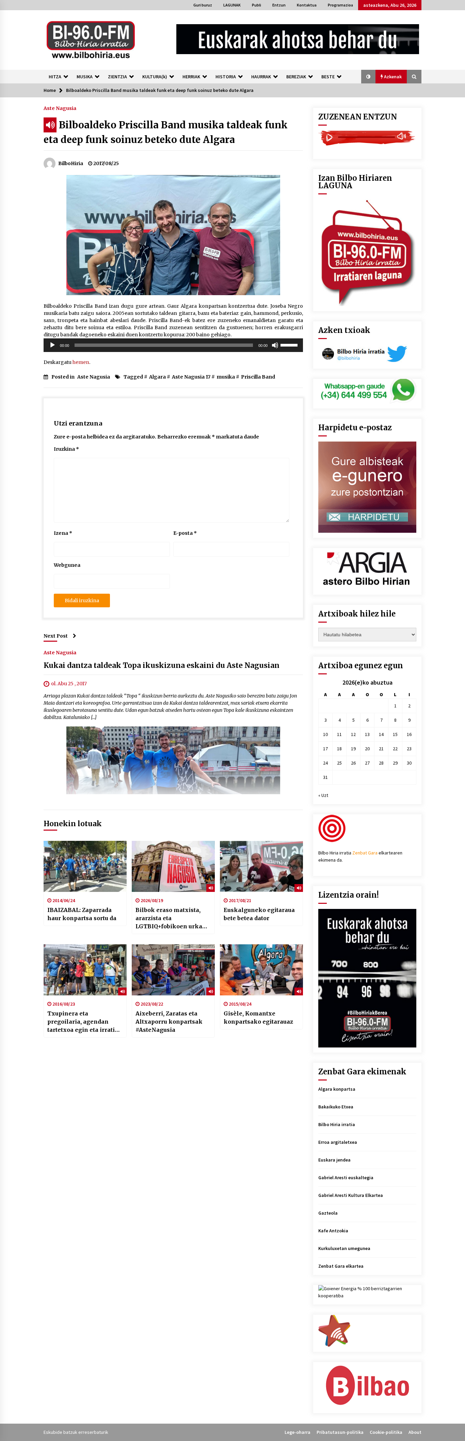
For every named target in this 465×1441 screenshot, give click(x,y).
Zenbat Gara (365, 853)
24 (325, 763)
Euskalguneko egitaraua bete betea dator (259, 914)
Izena (63, 533)
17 (325, 749)
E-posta (185, 533)
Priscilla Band (258, 377)
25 (339, 763)
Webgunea (67, 565)
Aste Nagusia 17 (191, 377)
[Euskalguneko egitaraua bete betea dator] (261, 866)
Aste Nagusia (60, 108)
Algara (157, 377)
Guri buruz (202, 4)
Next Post (56, 636)
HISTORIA (225, 77)
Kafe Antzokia (333, 1231)
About (414, 1432)
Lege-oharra (297, 1432)
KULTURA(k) (154, 77)
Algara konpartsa (336, 1089)
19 (353, 749)
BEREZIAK (296, 77)
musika (226, 377)
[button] (368, 76)
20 (367, 749)
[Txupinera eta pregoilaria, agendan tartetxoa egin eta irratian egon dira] (85, 969)
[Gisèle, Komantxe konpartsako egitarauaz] (261, 969)
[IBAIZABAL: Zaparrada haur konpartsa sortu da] (85, 866)
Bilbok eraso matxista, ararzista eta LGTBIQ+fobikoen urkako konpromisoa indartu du (172, 918)
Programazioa (340, 4)
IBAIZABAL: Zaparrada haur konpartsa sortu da (81, 914)
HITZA (55, 77)
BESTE (328, 77)
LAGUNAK (232, 4)
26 (353, 763)
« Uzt (323, 795)
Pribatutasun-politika (340, 1432)
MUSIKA (85, 77)
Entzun (279, 4)
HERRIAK (191, 77)
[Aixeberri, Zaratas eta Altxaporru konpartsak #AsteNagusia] (173, 969)
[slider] (290, 344)
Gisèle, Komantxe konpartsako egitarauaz (258, 1017)
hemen (81, 362)
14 (381, 734)
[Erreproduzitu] (52, 345)
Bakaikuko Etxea (335, 1107)
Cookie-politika (386, 1432)
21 (381, 749)
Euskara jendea (334, 1160)
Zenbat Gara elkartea (341, 1266)
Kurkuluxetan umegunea (344, 1248)
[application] (173, 345)
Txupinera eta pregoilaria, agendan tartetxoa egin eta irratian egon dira (84, 1022)
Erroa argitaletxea (337, 1142)
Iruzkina (66, 449)
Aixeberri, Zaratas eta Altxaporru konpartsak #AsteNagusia (169, 1021)
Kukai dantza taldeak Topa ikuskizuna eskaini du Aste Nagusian (161, 665)
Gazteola (328, 1213)
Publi (256, 4)
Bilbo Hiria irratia (336, 1124)
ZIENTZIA (117, 77)
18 (339, 749)
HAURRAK (261, 77)
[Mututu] (275, 345)
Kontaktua (307, 4)
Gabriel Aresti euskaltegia (345, 1177)
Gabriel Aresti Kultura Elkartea (350, 1195)
